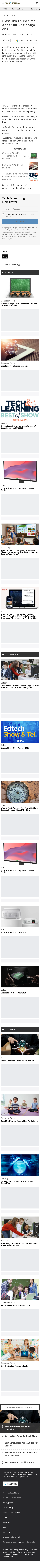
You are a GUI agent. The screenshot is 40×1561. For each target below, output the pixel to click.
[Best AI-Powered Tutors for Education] (20, 1421)
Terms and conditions (11, 1493)
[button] (2, 3)
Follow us (21, 40)
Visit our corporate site (19, 1477)
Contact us (7, 1532)
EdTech (14, 15)
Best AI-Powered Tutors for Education (17, 1427)
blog (5, 256)
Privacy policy (8, 1503)
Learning (5, 15)
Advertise (6, 1522)
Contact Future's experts (12, 1498)
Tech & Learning (10, 34)
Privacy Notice (31, 230)
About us (6, 1527)
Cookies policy (8, 1508)
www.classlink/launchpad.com (16, 188)
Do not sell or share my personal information (19, 1542)
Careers (5, 1517)
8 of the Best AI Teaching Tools (19, 1462)
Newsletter (33, 40)
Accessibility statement (11, 1512)
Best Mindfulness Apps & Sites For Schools (21, 1444)
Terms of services (29, 228)
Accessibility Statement (11, 1537)
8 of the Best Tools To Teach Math (21, 1436)
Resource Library (18, 9)
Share (8, 40)
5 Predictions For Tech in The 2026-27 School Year (21, 1453)
